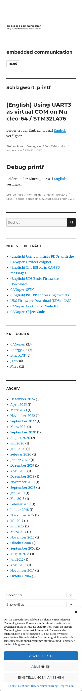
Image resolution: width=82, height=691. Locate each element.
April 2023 (18, 405)
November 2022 (22, 416)
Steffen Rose (14, 146)
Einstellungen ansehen (41, 677)
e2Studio (47, 198)
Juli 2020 (17, 443)
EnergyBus (18, 350)
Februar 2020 (20, 454)
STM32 (29, 150)
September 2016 (22, 548)
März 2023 (18, 410)
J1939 (14, 361)
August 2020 (20, 438)
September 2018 (22, 488)
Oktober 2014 (20, 576)
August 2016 (19, 554)
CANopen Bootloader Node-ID (34, 306)
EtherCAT (18, 355)
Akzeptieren (41, 656)
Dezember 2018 (22, 476)
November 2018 (22, 482)
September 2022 (23, 421)
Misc (63, 146)
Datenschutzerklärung (44, 685)
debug (20, 198)
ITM (56, 198)
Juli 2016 (16, 559)
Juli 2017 (16, 521)
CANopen (17, 344)
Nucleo (11, 150)
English (60, 130)
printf (20, 150)
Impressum (67, 685)
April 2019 (18, 471)
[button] (76, 612)
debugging (33, 198)
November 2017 (22, 515)
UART (38, 150)
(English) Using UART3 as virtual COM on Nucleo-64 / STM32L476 (38, 111)
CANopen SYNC (22, 290)
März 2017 (18, 532)
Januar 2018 (19, 510)
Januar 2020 (20, 460)
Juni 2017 (17, 526)
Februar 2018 (20, 504)
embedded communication (39, 52)
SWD (71, 198)
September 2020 (23, 432)
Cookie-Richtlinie (18, 685)
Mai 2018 (17, 499)
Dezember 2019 (22, 465)
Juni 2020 (17, 449)
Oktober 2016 (20, 543)
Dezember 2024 (22, 399)
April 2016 (18, 565)
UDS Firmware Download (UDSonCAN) (40, 301)
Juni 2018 (17, 493)
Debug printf (25, 167)
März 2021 (18, 427)
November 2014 (22, 570)
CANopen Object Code (27, 312)
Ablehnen (41, 666)
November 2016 (22, 537)
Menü (13, 63)
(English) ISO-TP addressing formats (39, 295)
